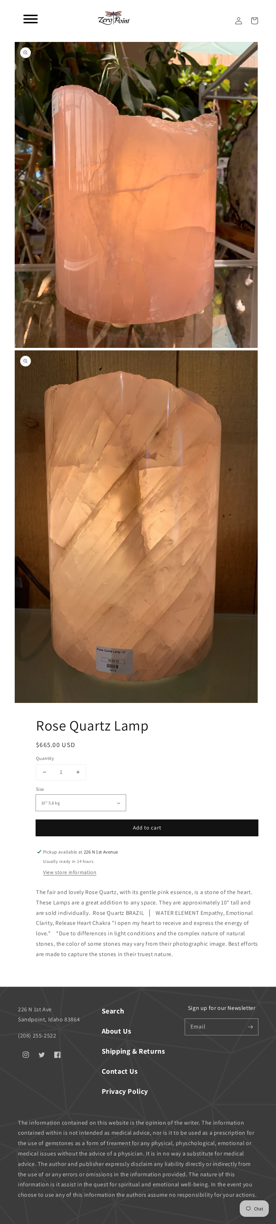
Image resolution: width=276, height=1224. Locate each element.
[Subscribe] (250, 1027)
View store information (69, 872)
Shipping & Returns (133, 1051)
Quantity (45, 758)
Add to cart (147, 827)
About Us (117, 1031)
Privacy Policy (125, 1091)
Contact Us (120, 1071)
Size (40, 789)
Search (113, 1011)
